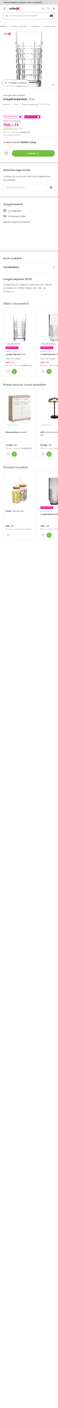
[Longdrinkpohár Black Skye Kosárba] (49, 535)
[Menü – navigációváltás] (4, 8)
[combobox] (25, 187)
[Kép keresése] (51, 15)
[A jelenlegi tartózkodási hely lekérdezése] (50, 187)
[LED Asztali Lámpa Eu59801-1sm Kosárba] (49, 454)
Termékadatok (11, 267)
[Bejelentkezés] (43, 8)
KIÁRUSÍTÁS (30, 117)
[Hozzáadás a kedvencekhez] (6, 153)
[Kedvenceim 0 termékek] (48, 8)
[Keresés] (6, 15)
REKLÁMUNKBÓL (11, 117)
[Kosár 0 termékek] (53, 8)
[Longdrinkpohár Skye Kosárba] (14, 371)
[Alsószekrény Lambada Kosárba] (14, 454)
